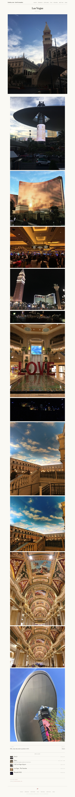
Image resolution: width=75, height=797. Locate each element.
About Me (61, 2)
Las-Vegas (15, 781)
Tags (51, 2)
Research (40, 2)
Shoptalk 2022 (18, 772)
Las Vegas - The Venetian (20, 768)
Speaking (56, 2)
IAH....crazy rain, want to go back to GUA (19, 748)
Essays (35, 2)
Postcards (46, 2)
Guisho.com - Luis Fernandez (15, 2)
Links (66, 2)
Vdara (15, 760)
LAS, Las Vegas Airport (20, 764)
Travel (16, 779)
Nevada (19, 781)
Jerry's (63, 748)
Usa (21, 781)
